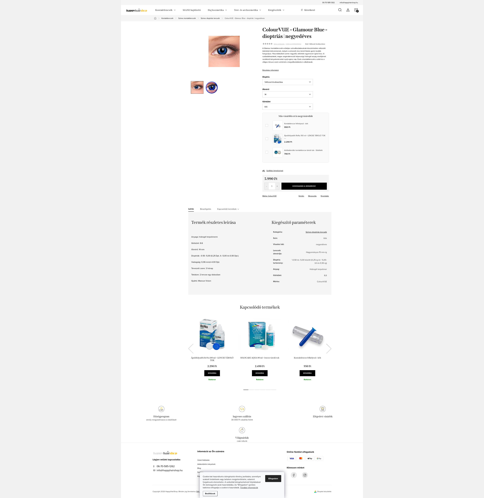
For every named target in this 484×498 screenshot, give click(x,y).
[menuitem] (165, 10)
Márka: (269, 196)
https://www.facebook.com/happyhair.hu (294, 475)
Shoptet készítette (324, 491)
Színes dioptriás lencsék (316, 232)
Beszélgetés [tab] (205, 209)
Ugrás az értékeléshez (293, 44)
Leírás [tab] (191, 209)
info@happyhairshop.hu (349, 2)
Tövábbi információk (249, 487)
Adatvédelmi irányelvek (206, 464)
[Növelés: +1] (277, 186)
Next (328, 349)
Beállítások (210, 493)
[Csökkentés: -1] (267, 186)
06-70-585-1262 (328, 2)
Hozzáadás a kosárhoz (304, 186)
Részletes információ (270, 70)
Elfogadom (273, 478)
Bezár (280, 195)
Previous (190, 349)
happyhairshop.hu (305, 475)
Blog (199, 468)
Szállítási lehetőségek (274, 170)
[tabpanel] (212, 351)
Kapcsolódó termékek (226, 209)
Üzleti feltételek (203, 460)
